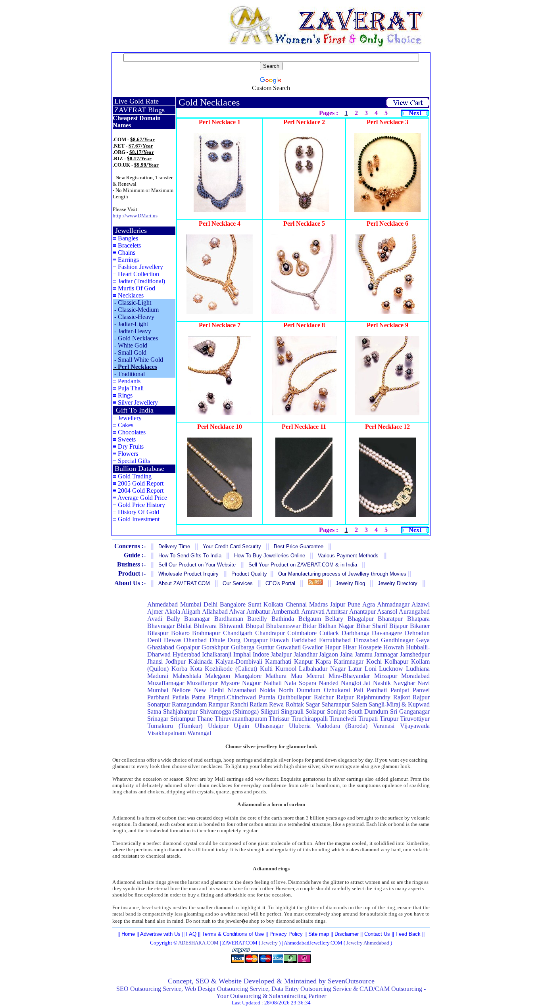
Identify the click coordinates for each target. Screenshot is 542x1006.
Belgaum (309, 618)
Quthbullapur (294, 697)
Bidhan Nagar (336, 625)
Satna (154, 711)
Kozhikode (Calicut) (231, 668)
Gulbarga (242, 647)
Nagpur (251, 683)
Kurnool (285, 668)
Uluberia (300, 725)
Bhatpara (418, 618)
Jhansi (155, 661)
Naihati (272, 683)
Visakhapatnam (166, 733)
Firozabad (366, 640)
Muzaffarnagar (165, 683)
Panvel (421, 690)
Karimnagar (348, 661)
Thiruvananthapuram (241, 718)
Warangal (199, 733)
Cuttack (329, 633)
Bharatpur (390, 618)
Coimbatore (302, 633)
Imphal (242, 654)
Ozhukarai (337, 690)
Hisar (349, 647)
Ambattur (258, 611)
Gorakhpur (215, 647)
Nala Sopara (300, 683)
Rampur (218, 704)
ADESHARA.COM (198, 943)
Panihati (377, 690)
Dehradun (417, 633)
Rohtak (295, 704)
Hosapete (370, 647)
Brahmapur (206, 633)
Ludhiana (418, 668)
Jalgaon (328, 654)
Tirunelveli (342, 718)
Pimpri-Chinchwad (232, 697)
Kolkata (273, 604)
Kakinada (200, 661)
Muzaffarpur (202, 683)
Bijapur (398, 625)
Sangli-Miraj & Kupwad (399, 704)
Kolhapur (396, 661)
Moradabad (415, 675)
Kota (196, 668)
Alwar (237, 611)
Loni (371, 668)
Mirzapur (385, 675)
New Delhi (209, 690)
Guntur (265, 647)
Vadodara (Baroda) (342, 725)
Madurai (157, 675)
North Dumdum (300, 690)
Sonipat (336, 711)
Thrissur (279, 718)
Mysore (230, 683)
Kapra (323, 661)
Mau (296, 675)
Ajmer (155, 611)
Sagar (313, 704)
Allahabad (215, 611)
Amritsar (337, 611)
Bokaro (180, 633)
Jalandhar (305, 654)
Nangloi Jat (355, 683)
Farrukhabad (335, 640)
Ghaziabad (160, 647)
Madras (318, 604)
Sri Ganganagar (410, 711)
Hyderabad (186, 654)
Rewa (276, 704)
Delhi (210, 604)
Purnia (267, 697)
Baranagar (197, 618)
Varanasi (383, 725)
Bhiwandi (231, 625)
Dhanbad (195, 640)
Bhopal (255, 625)
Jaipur (337, 604)
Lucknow (391, 668)
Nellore (181, 690)
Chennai (296, 604)
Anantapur (362, 611)
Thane (205, 718)
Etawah (279, 640)
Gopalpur (188, 647)
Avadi (154, 618)
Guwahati (288, 647)
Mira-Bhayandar (349, 675)
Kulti (266, 668)
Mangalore (247, 675)
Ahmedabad (162, 604)
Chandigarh (237, 633)
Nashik (382, 683)
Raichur (324, 697)
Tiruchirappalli (309, 718)
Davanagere (387, 633)
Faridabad (304, 640)
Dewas (172, 640)
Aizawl (420, 604)
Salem (359, 704)
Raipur (345, 697)
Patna (199, 697)
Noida (267, 690)
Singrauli (292, 711)
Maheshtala (187, 675)
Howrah (393, 647)
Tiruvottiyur (415, 718)
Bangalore (233, 604)
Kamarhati (278, 661)
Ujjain (241, 725)
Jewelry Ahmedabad (367, 943)
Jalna (346, 654)
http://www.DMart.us (135, 216)
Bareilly (257, 618)
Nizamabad (241, 690)
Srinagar (157, 718)
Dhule (217, 640)
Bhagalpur (361, 618)
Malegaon (217, 675)
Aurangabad (414, 611)
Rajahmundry (373, 697)
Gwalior (312, 647)
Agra (368, 604)
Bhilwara (205, 625)
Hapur (333, 647)
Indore (261, 654)
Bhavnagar (161, 625)
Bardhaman (228, 618)
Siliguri (270, 711)
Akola (172, 611)
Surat (254, 604)
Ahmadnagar (393, 604)
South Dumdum (368, 711)
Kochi (374, 661)
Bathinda (282, 618)
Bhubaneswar (283, 625)
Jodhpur (175, 661)
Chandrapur (270, 633)
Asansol (387, 611)
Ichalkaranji (216, 654)
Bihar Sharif (371, 625)
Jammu (364, 654)
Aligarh (190, 611)
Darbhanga (355, 633)
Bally (173, 618)
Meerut (315, 675)
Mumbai (190, 604)
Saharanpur (335, 704)
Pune (354, 604)
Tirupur (389, 718)
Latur (355, 668)
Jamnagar (386, 654)
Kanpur (303, 661)
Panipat (399, 690)
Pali (358, 690)
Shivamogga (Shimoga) (229, 711)
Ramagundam (189, 704)
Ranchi (239, 704)
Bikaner (420, 625)
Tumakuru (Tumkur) (174, 725)
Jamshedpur (415, 654)
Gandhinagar (397, 640)
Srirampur (182, 718)
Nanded (328, 683)
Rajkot (401, 697)
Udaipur (218, 725)
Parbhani (158, 697)
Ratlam (258, 704)
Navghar (404, 683)
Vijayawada (415, 725)
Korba (179, 668)
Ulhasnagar (269, 725)
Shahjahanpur (180, 711)
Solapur (315, 711)
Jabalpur (281, 654)
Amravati (313, 611)
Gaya (423, 640)
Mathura (275, 675)
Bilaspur (157, 633)
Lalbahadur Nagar (322, 668)
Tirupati (368, 718)
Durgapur (255, 640)
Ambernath (285, 611)
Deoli (154, 640)
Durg (233, 640)
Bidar (309, 625)
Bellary (334, 618)
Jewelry (269, 943)
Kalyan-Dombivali (238, 661)
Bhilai (184, 625)
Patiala (180, 697)
